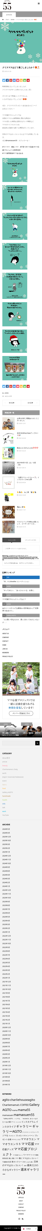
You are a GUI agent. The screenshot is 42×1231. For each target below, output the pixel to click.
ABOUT (21, 1201)
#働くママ (14, 147)
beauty (5, 765)
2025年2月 (6, 848)
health (4, 800)
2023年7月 (6, 909)
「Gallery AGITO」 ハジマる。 (11, 1119)
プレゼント (12, 1136)
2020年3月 (6, 1054)
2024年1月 (6, 886)
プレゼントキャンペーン (25, 1135)
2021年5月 (6, 1008)
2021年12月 (6, 982)
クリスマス (25, 1132)
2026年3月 (6, 833)
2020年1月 (6, 1062)
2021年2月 (6, 1020)
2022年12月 (6, 936)
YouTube (5, 815)
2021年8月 (6, 997)
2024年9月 (6, 867)
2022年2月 (6, 974)
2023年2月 (6, 928)
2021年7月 (6, 1001)
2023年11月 (6, 894)
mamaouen (7, 1115)
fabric (4, 785)
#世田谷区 (17, 150)
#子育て (23, 147)
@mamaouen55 (11, 140)
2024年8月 (6, 871)
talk (3, 807)
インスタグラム (28, 1121)
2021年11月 (6, 985)
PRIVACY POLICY (7, 656)
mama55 (24, 1110)
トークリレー (32, 1132)
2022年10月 (6, 943)
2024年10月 (6, 863)
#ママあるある (18, 153)
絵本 (25, 1165)
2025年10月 (6, 840)
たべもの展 (6, 1122)
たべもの (35, 1119)
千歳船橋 (5, 1162)
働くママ (15, 1158)
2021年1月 (6, 1023)
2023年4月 (6, 921)
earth (4, 773)
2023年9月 (6, 901)
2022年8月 (6, 951)
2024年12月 (6, 856)
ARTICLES (21, 1197)
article (9, 15)
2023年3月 (6, 924)
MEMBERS (5, 652)
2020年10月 (6, 1035)
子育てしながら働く (27, 1162)
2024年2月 (6, 882)
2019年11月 (6, 1069)
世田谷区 (5, 1158)
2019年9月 (6, 1077)
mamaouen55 (24, 1115)
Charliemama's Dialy (10, 769)
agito (6, 1100)
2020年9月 (6, 1039)
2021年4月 (6, 1012)
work (4, 811)
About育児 (6, 758)
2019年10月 (6, 1073)
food (4, 788)
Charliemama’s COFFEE (15, 1105)
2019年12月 (6, 1065)
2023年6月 (6, 913)
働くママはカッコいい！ (29, 1158)
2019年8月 (6, 1081)
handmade (6, 796)
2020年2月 (6, 1058)
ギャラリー (24, 1126)
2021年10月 (6, 989)
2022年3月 (6, 970)
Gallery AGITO (7, 792)
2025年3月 (6, 844)
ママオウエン (28, 1139)
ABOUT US (5, 633)
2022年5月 (6, 962)
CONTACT (5, 641)
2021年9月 (6, 993)
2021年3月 (6, 1016)
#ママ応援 (29, 147)
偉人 (10, 1158)
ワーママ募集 (34, 1155)
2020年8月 (6, 1043)
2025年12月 (6, 837)
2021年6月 (6, 1004)
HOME (4, 645)
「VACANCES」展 (26, 1118)
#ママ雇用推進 (7, 153)
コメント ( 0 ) (11, 540)
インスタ (18, 1122)
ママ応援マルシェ (18, 1155)
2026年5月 (6, 829)
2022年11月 (6, 939)
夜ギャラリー (17, 1161)
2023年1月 (6, 932)
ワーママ (26, 1155)
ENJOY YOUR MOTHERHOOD (13, 777)
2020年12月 (6, 1027)
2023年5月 (6, 917)
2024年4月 (6, 875)
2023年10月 (6, 898)
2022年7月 (6, 955)
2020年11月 (6, 1031)
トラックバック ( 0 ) (30, 540)
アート (13, 1122)
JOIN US (5, 649)
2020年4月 (6, 1050)
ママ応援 (27, 1143)
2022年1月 (6, 978)
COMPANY (5, 637)
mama (14, 1110)
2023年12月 (6, 890)
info (3, 804)
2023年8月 (6, 905)
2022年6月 (6, 959)
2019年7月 (6, 1084)
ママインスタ (16, 1139)
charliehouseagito (22, 1100)
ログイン (22, 563)
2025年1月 (6, 852)
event (4, 781)
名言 (9, 1162)
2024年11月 (6, 859)
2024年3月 (6, 879)
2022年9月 (6, 947)
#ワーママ (6, 147)
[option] (10, 729)
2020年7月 (6, 1046)
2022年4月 (6, 966)
